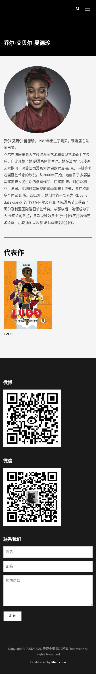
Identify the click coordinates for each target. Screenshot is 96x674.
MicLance (58, 662)
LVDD (8, 334)
